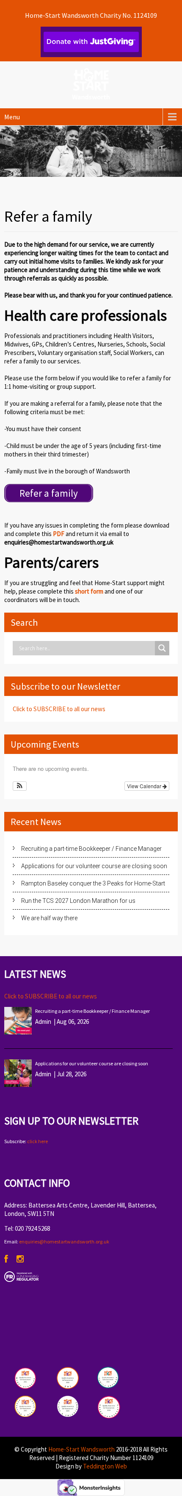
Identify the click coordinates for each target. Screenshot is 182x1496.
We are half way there (49, 918)
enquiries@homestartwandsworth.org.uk (64, 1241)
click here (37, 1141)
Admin (43, 1022)
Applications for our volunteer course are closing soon (94, 866)
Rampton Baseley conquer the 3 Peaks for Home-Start (93, 883)
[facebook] (6, 1259)
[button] (19, 786)
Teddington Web (105, 1466)
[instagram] (20, 1259)
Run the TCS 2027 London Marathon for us (78, 900)
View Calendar (145, 785)
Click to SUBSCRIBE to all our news (59, 709)
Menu (12, 117)
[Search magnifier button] (162, 648)
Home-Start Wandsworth (81, 1449)
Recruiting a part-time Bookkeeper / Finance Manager (91, 848)
